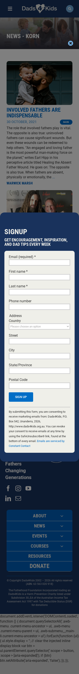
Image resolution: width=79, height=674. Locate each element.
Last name (18, 286)
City (12, 350)
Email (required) (22, 257)
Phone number (20, 301)
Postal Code (18, 380)
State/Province (20, 365)
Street (13, 335)
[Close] (71, 43)
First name (18, 271)
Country (15, 321)
